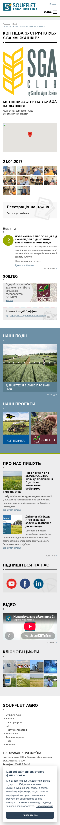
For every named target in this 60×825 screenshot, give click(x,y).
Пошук (53, 4)
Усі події (51, 394)
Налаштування (44, 806)
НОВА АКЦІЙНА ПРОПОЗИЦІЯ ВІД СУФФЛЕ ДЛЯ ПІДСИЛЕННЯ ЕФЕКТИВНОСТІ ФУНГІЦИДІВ (36, 239)
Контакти (11, 744)
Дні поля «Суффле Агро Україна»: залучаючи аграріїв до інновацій (38, 521)
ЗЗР (8, 725)
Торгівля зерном (15, 737)
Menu (48, 11)
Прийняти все (30, 815)
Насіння (10, 718)
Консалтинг (12, 733)
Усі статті (51, 556)
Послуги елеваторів (16, 729)
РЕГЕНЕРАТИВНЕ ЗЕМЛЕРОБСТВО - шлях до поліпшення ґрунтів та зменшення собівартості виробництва (28, 482)
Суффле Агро (13, 714)
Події (14, 24)
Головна (6, 24)
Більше (9, 300)
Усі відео (51, 642)
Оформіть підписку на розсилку (28, 315)
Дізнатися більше (24, 265)
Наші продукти (14, 722)
